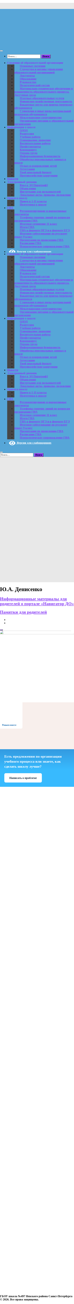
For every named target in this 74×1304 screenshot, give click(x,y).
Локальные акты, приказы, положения (45, 194)
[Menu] (1, 50)
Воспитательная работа (35, 143)
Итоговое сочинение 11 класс (38, 223)
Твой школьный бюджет (36, 172)
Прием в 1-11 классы (33, 201)
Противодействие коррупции (38, 175)
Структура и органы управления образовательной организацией (38, 71)
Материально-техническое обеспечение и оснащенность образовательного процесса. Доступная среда (43, 91)
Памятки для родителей (23, 612)
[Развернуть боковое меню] (1, 630)
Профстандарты (30, 146)
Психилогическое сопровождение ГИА (45, 246)
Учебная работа (30, 136)
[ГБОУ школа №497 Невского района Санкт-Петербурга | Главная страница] (37, 43)
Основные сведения (32, 65)
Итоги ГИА (27, 227)
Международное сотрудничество (41, 117)
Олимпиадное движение (35, 140)
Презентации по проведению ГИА (41, 240)
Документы (27, 75)
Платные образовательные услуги (42, 98)
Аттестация (27, 169)
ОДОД (24, 130)
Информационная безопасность (40, 156)
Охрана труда (28, 152)
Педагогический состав (35, 85)
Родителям (27, 133)
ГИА (10, 207)
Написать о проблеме (23, 777)
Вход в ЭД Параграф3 (34, 185)
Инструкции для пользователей (40, 191)
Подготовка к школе (33, 204)
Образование (28, 78)
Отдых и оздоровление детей (38, 165)
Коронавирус (28, 149)
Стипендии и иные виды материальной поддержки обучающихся (42, 113)
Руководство (28, 82)
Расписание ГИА (30, 243)
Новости (12, 178)
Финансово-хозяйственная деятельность (46, 101)
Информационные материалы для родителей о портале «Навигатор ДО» (37, 601)
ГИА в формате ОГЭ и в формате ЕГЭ (45, 230)
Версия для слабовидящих (33, 251)
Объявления (28, 188)
